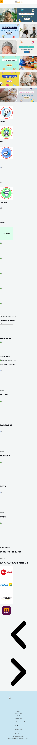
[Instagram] (20, 721)
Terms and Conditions (18, 736)
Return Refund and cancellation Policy (18, 738)
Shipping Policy (18, 731)
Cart (18, 716)
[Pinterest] (24, 721)
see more (2, 558)
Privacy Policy (18, 729)
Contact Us (18, 718)
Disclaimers (18, 734)
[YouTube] (16, 721)
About (18, 711)
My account (18, 713)
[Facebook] (12, 721)
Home (18, 709)
